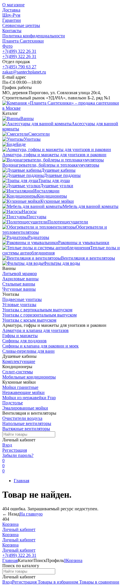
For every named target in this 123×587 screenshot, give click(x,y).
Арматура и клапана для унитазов (35, 330)
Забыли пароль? (17, 455)
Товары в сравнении (98, 582)
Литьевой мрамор (19, 273)
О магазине (13, 4)
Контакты (11, 30)
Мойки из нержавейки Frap (29, 397)
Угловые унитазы (19, 304)
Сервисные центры (21, 25)
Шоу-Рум (11, 15)
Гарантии (11, 20)
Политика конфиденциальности (33, 35)
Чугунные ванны (19, 289)
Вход (7, 445)
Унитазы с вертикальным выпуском (37, 309)
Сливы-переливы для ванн (28, 351)
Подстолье (12, 402)
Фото (7, 46)
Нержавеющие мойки (23, 392)
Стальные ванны (18, 283)
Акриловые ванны (20, 278)
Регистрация (14, 450)
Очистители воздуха (22, 418)
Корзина (10, 524)
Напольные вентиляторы (26, 423)
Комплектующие (18, 361)
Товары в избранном (57, 582)
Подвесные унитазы (22, 299)
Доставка (11, 9)
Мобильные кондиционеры (29, 376)
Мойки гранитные (20, 387)
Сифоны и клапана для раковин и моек (40, 345)
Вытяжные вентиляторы (26, 428)
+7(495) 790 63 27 (19, 66)
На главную (31, 513)
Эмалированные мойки (25, 408)
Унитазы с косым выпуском (29, 320)
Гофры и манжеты (20, 335)
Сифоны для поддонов (24, 340)
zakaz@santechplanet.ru (24, 71)
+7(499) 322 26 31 (19, 51)
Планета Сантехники (23, 40)
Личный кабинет (18, 529)
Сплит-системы (17, 371)
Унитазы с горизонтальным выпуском (39, 314)
